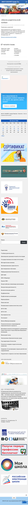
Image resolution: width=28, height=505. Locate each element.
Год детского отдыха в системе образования (13, 353)
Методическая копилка (7, 262)
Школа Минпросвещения (8, 321)
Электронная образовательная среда (11, 338)
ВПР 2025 (3, 275)
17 (3, 130)
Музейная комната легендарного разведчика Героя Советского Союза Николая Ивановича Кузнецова (14, 330)
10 (3, 128)
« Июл (2, 135)
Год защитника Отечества (8, 341)
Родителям (4, 250)
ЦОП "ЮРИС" (22, 501)
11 (7, 128)
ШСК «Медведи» (5, 278)
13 (14, 128)
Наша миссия (5, 302)
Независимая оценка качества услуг (11, 305)
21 (18, 130)
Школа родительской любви (8, 37)
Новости (3, 15)
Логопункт (4, 318)
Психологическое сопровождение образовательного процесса (10, 324)
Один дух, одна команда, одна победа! (5, 50)
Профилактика (5, 293)
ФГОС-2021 (4, 308)
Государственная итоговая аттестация (12, 259)
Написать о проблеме (9, 106)
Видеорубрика (5, 299)
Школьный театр (6, 335)
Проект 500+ (4, 281)
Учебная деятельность (7, 253)
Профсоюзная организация (8, 296)
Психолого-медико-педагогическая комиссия (11, 345)
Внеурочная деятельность (8, 287)
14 (18, 128)
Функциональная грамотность (10, 265)
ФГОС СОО (4, 311)
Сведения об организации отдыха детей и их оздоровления (14, 349)
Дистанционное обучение (8, 268)
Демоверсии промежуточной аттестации (13, 256)
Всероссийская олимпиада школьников (12, 284)
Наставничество (6, 314)
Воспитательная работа (8, 290)
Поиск (3, 240)
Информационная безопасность (10, 271)
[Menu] (26, 1)
